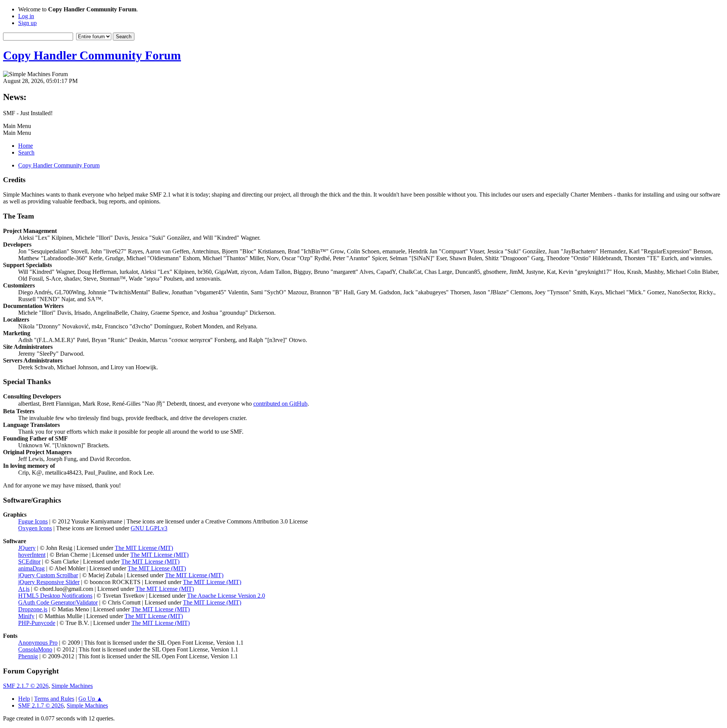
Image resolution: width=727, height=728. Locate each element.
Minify (26, 616)
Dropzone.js (32, 609)
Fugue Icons (33, 521)
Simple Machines (72, 686)
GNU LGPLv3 (149, 528)
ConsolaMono (35, 649)
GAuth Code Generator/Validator (58, 602)
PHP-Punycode (36, 623)
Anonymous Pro (38, 642)
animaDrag (31, 568)
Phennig (28, 656)
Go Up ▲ (90, 698)
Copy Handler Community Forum (92, 55)
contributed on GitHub (280, 403)
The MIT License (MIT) (144, 548)
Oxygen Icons (35, 528)
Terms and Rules (54, 698)
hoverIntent (31, 554)
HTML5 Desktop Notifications (55, 595)
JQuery (27, 548)
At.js (24, 589)
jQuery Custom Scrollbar (48, 575)
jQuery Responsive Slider (49, 582)
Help (24, 698)
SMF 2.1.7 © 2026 (25, 686)
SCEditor (29, 561)
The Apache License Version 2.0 (226, 595)
